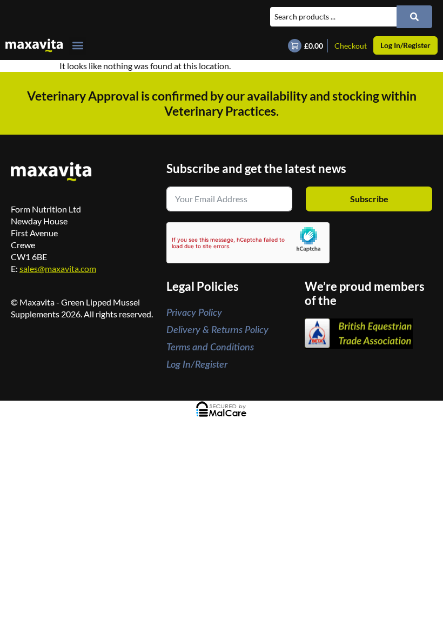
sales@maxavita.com (57, 268)
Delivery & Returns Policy (217, 330)
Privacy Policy (194, 313)
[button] (77, 46)
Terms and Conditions (210, 348)
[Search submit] (414, 16)
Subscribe (369, 199)
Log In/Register (196, 365)
